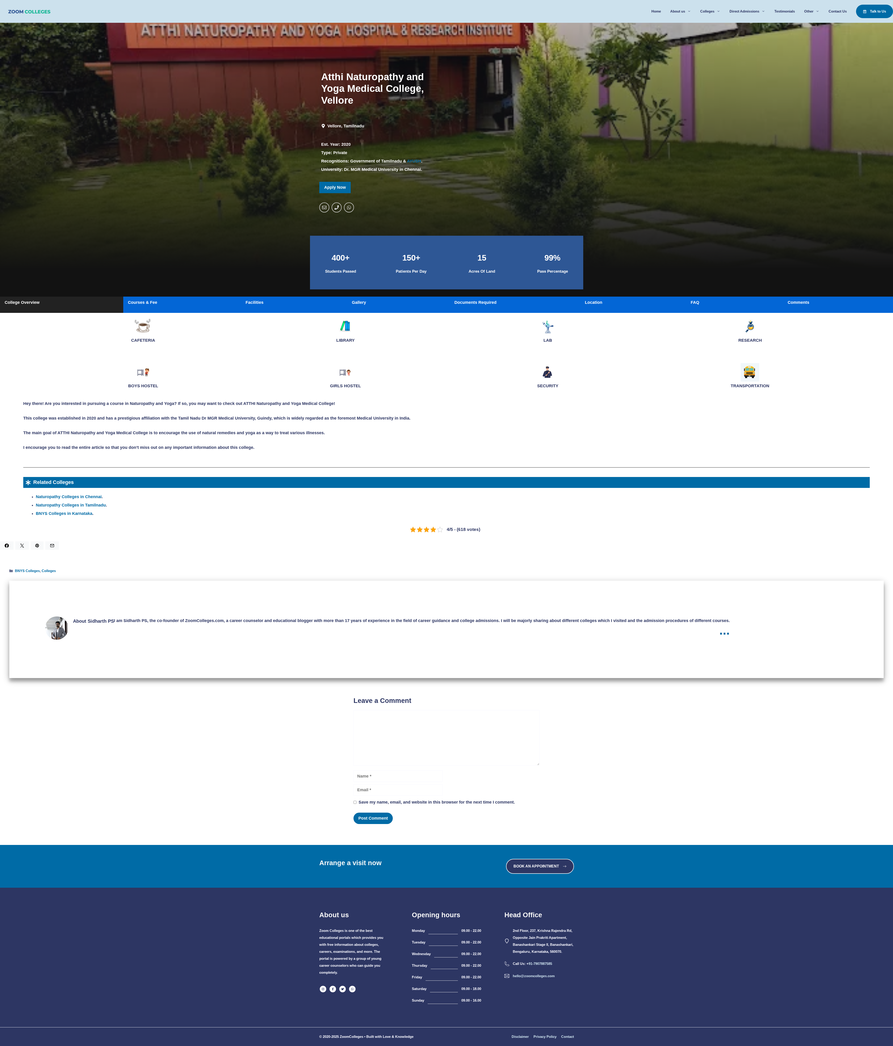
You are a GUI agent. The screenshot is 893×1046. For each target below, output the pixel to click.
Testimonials (784, 11)
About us (677, 11)
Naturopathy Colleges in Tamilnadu (71, 505)
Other (808, 11)
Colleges (707, 11)
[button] (61, 305)
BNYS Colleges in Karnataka (64, 513)
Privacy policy (544, 1037)
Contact (567, 1037)
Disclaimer (520, 1037)
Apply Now (335, 187)
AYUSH (414, 161)
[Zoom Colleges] (27, 11)
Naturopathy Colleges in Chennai (69, 496)
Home (656, 11)
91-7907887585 (540, 964)
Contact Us (838, 11)
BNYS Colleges (27, 571)
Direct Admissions (744, 11)
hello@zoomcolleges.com (534, 976)
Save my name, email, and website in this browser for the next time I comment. (437, 802)
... (724, 630)
